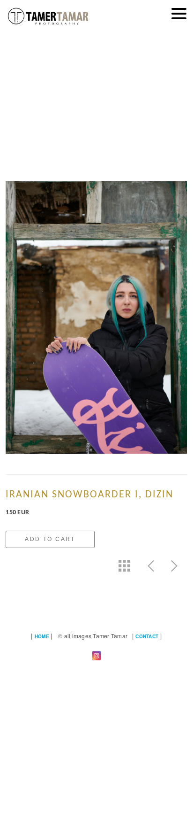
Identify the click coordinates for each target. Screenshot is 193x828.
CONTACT (146, 636)
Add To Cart (50, 539)
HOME (42, 636)
